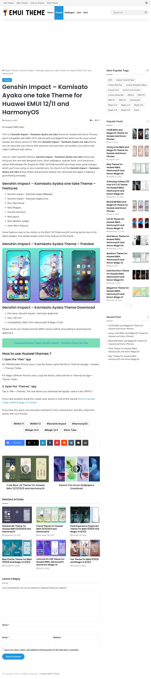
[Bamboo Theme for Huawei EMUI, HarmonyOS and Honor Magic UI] (141, 257)
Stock (136, 110)
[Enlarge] (96, 251)
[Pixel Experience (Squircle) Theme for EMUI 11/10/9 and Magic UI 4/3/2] (85, 515)
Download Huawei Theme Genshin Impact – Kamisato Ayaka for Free (51, 343)
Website (57, 637)
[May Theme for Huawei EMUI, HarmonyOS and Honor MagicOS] (141, 168)
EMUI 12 (36, 423)
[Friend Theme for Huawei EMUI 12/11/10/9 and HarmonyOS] (51, 515)
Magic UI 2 (112, 105)
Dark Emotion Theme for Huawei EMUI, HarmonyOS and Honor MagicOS (118, 275)
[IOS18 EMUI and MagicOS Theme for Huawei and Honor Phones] (141, 133)
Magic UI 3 (125, 105)
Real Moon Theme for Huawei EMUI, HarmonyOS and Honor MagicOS (118, 241)
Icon (79, 12)
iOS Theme (9, 3)
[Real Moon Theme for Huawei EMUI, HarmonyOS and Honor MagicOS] (141, 240)
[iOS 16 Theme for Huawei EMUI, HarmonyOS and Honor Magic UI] (141, 223)
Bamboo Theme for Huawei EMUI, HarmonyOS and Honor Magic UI (117, 258)
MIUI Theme (22, 3)
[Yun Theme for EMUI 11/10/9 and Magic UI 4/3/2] (85, 548)
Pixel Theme (52, 3)
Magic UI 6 (125, 110)
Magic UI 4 (33, 429)
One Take (70, 429)
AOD (110, 80)
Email (5, 637)
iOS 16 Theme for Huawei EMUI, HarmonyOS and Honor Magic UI (115, 224)
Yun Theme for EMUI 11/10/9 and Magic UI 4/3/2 (84, 561)
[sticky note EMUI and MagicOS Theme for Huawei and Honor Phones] (141, 151)
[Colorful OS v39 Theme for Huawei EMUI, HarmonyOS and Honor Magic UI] (51, 548)
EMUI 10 (141, 95)
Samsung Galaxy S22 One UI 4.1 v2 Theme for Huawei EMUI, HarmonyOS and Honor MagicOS (118, 187)
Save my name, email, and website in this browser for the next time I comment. (42, 650)
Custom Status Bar (116, 95)
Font (85, 12)
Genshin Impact (57, 423)
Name (5, 625)
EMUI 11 (19, 423)
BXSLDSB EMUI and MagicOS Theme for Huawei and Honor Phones (117, 206)
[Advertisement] (75, 44)
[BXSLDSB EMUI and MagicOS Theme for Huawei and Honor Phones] (141, 205)
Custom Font (113, 90)
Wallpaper (69, 12)
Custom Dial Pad (115, 85)
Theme (58, 12)
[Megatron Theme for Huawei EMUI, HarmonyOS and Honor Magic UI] (141, 291)
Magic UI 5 (52, 429)
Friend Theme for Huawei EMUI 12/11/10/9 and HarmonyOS (49, 529)
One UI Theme (37, 3)
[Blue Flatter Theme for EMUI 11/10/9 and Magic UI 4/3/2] (17, 548)
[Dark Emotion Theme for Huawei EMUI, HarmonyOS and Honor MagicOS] (141, 274)
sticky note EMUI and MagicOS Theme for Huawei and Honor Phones (118, 152)
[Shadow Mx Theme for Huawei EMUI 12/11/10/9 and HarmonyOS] (17, 515)
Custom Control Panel (125, 80)
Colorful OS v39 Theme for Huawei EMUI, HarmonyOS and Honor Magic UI (50, 562)
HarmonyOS (81, 423)
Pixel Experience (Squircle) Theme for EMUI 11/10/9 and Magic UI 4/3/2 (84, 529)
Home (50, 12)
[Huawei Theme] (24, 12)
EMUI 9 (131, 95)
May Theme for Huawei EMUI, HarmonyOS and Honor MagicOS (115, 169)
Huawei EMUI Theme (50, 674)
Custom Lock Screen (131, 90)
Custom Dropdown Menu (136, 85)
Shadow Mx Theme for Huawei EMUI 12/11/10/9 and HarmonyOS (16, 529)
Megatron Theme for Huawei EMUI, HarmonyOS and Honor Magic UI (118, 292)
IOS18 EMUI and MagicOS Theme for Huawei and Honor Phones (117, 134)
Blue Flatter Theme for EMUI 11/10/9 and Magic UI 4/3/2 (17, 561)
